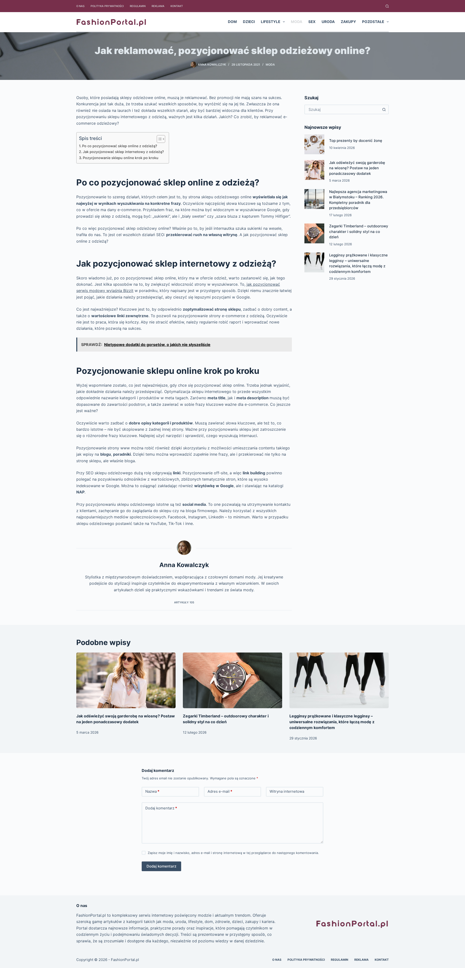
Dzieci (249, 21)
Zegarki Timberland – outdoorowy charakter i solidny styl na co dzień (358, 231)
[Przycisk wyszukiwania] (384, 109)
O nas (80, 6)
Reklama (158, 6)
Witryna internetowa (287, 791)
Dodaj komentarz (161, 808)
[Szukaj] (387, 6)
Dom (232, 21)
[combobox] (342, 109)
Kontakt (176, 6)
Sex (312, 21)
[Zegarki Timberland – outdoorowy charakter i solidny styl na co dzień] (314, 233)
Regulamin (138, 6)
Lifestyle (270, 21)
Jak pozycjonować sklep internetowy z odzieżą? (123, 152)
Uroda (328, 21)
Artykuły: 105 (184, 602)
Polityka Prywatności (107, 6)
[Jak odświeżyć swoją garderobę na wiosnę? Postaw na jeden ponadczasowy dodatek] (314, 170)
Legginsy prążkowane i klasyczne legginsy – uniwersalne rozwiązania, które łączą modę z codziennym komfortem (331, 722)
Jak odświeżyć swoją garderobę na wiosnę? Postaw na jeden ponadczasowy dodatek (357, 168)
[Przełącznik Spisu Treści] (158, 139)
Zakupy (348, 21)
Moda (296, 21)
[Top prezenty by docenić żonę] (314, 144)
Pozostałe (373, 21)
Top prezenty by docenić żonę (355, 140)
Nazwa (152, 791)
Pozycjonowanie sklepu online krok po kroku (120, 158)
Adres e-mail (220, 791)
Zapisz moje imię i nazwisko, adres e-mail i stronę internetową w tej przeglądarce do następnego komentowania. (233, 853)
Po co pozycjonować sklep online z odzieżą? (119, 146)
